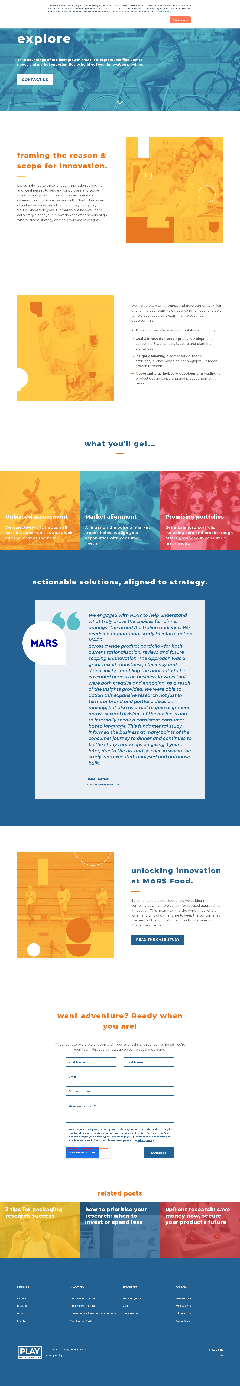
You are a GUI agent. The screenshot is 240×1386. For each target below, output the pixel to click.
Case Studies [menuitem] (131, 1313)
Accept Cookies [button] (180, 19)
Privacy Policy (164, 11)
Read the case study (158, 940)
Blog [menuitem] (125, 1305)
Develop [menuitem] (22, 1305)
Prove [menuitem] (20, 1313)
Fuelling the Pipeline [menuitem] (82, 1305)
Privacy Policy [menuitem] (54, 1355)
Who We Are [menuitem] (183, 1305)
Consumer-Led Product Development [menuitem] (93, 1313)
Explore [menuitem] (21, 1298)
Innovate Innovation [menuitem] (82, 1298)
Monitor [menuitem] (22, 1321)
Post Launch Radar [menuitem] (81, 1321)
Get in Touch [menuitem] (183, 1321)
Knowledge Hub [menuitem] (132, 1298)
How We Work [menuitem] (184, 1298)
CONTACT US (35, 80)
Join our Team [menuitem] (184, 1313)
